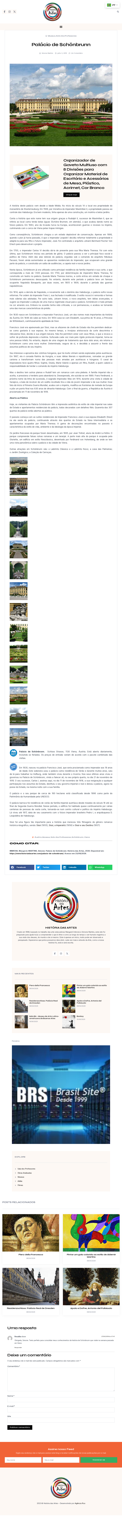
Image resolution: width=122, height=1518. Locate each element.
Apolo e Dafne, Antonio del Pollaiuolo (91, 1308)
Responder (18, 1347)
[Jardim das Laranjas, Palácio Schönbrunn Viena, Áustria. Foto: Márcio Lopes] (19, 641)
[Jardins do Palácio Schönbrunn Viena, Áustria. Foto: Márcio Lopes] (19, 578)
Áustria (38, 837)
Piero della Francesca (39, 985)
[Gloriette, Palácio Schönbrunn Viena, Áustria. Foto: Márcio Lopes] (19, 516)
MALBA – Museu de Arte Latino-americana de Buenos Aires (44, 1017)
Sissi (38, 825)
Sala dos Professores (66, 36)
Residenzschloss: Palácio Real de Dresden (31, 1308)
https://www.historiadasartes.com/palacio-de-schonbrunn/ (37, 853)
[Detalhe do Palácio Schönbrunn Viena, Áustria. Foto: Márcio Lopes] (19, 495)
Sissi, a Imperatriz (57, 825)
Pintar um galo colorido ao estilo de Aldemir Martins (92, 986)
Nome (10, 1396)
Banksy (80, 1016)
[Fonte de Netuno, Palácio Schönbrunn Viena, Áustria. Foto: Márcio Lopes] (19, 683)
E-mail (11, 1406)
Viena (87, 837)
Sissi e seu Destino (84, 825)
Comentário (13, 1366)
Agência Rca (80, 1503)
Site (9, 1416)
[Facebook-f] (4, 12)
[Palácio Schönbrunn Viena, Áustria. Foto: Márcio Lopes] (19, 557)
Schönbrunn (77, 837)
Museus (51, 36)
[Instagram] (9, 12)
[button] (118, 11)
